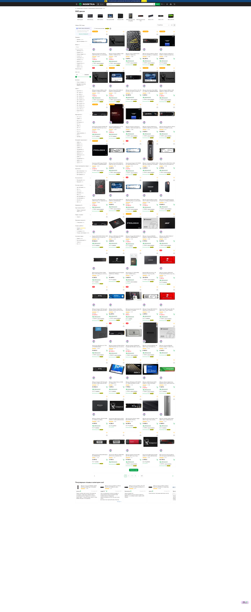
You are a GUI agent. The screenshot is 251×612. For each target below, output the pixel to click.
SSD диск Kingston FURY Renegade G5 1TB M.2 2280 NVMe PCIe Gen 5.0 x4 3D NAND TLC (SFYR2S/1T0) (99, 383)
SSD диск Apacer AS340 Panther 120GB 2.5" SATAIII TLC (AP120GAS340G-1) (133, 54)
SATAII (79, 142)
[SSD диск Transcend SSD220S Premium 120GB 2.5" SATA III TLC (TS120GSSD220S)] (167, 333)
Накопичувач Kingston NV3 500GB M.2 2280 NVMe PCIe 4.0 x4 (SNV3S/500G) (133, 164)
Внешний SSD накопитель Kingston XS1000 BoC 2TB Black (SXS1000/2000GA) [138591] (116, 273)
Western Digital (81, 54)
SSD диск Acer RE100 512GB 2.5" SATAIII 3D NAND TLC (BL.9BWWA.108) (166, 237)
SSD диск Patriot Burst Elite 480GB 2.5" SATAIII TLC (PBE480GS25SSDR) (150, 91)
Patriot (79, 61)
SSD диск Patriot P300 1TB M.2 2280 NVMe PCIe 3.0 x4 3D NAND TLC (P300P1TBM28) (167, 164)
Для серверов (81, 174)
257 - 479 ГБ (80, 101)
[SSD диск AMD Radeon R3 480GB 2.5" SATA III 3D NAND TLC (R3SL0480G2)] (117, 223)
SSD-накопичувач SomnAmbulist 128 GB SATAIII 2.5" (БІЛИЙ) (133, 310)
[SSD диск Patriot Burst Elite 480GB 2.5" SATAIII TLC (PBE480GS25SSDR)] (150, 77)
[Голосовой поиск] (153, 4)
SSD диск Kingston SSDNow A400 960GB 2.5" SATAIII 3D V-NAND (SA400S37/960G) (99, 91)
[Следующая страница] (173, 476)
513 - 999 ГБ (80, 105)
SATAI (79, 156)
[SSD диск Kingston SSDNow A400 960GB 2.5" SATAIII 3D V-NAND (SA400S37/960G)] (100, 77)
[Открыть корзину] (174, 4)
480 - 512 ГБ (81, 103)
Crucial (79, 56)
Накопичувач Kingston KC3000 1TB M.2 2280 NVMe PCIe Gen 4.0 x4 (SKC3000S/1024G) (99, 127)
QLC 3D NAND (81, 187)
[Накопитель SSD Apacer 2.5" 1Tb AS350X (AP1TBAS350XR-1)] (117, 114)
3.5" (78, 124)
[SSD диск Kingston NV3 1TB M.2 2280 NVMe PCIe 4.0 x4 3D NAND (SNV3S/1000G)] (100, 41)
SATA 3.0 (80, 153)
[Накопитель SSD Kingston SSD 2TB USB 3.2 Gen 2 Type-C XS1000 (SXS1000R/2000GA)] (167, 296)
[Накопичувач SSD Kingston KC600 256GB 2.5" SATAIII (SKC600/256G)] (117, 406)
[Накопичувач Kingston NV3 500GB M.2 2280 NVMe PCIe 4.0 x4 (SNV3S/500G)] (133, 150)
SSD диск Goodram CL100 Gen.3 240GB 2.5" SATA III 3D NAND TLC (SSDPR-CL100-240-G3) (133, 127)
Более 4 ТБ (80, 110)
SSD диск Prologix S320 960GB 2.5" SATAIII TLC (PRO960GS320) (133, 237)
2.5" (79, 116)
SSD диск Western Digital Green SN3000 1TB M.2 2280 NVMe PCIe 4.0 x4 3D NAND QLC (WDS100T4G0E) (166, 383)
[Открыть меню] (76, 4)
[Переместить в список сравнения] (107, 34)
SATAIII (79, 144)
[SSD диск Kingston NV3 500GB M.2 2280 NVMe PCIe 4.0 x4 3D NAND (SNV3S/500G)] (174, 487)
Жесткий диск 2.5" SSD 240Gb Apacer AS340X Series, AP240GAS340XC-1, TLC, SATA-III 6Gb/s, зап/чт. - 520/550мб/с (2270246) (133, 273)
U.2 (78, 129)
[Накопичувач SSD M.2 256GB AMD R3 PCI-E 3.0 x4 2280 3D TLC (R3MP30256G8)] (117, 442)
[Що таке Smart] (110, 28)
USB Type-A (80, 151)
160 (142, 475)
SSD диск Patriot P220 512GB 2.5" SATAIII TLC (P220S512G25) (116, 200)
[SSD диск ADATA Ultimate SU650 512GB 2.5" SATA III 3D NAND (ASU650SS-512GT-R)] (150, 369)
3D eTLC (79, 200)
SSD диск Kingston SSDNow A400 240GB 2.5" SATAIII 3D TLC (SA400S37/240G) (116, 54)
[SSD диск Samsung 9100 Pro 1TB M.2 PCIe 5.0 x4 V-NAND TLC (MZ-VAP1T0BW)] (167, 114)
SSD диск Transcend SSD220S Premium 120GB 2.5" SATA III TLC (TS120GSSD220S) (166, 346)
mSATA (79, 118)
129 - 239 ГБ (80, 98)
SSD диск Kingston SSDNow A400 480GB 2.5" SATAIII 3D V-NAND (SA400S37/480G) (166, 91)
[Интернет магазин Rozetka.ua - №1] (87, 4)
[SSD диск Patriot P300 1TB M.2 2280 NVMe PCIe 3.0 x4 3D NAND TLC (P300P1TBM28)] (167, 150)
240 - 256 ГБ (81, 99)
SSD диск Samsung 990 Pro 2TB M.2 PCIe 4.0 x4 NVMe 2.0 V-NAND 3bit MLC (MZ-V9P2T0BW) (150, 54)
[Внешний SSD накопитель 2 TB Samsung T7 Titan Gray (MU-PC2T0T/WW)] (150, 260)
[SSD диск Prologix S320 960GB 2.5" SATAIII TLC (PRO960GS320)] (133, 223)
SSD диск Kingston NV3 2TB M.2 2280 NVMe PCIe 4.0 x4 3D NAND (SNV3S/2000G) (133, 200)
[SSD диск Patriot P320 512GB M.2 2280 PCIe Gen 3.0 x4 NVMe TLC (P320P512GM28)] (117, 150)
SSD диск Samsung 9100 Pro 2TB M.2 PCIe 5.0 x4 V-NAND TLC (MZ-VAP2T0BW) (113, 487)
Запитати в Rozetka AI (83, 34)
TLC (79, 191)
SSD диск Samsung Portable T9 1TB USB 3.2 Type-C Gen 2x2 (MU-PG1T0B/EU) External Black (150, 419)
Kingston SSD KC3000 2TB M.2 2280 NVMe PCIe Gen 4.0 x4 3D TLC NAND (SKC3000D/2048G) (100, 237)
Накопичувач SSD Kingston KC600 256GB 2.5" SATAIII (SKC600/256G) (116, 419)
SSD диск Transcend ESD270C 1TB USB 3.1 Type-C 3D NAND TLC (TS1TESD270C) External (150, 346)
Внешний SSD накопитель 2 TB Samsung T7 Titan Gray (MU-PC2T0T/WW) (149, 273)
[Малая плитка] (174, 25)
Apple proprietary (81, 133)
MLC (79, 194)
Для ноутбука (81, 172)
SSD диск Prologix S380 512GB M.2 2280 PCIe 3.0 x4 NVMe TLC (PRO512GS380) (150, 310)
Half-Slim (79, 136)
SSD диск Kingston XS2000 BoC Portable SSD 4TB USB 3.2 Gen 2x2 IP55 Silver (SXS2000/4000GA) (133, 346)
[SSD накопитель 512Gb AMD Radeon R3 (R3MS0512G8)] (100, 442)
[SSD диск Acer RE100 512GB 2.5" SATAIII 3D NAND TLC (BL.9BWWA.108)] (167, 223)
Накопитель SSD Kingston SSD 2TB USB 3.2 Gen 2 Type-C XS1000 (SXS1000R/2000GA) (166, 310)
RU (162, 4)
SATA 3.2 (79, 145)
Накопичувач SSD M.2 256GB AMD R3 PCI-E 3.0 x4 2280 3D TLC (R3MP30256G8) (116, 455)
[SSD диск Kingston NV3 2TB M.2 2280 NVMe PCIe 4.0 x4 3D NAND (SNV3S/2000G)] (133, 187)
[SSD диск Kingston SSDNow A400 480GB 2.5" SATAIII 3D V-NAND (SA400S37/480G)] (167, 77)
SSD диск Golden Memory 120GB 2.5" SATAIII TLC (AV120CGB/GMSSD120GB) (116, 383)
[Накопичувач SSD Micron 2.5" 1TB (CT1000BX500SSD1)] (100, 333)
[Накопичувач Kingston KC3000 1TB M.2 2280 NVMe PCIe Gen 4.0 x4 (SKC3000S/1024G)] (100, 114)
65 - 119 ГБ (79, 94)
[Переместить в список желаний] (107, 32)
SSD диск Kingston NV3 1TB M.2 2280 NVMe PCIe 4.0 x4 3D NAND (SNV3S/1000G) (99, 54)
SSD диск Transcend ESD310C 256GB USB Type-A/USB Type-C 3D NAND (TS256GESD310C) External (150, 164)
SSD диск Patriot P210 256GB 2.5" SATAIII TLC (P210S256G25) (116, 91)
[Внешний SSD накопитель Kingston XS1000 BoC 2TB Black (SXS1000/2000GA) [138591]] (117, 260)
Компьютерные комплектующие (95, 8)
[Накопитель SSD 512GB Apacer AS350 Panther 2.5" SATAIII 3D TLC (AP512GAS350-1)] (100, 187)
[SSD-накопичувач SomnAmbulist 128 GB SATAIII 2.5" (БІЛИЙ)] (133, 296)
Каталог (102, 4)
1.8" (78, 127)
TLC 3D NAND (81, 198)
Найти (157, 4)
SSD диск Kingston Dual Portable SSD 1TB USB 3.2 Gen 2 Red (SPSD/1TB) (133, 455)
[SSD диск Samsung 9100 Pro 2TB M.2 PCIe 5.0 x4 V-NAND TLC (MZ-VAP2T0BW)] (102, 487)
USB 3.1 (79, 160)
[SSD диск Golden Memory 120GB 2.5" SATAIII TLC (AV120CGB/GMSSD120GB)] (117, 369)
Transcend (80, 57)
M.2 (79, 120)
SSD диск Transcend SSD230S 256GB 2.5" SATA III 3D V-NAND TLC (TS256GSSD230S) (150, 237)
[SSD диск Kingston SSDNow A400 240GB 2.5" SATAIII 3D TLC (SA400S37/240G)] (117, 41)
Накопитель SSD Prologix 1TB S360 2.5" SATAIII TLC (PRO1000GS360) (99, 164)
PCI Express (80, 122)
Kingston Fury (80, 63)
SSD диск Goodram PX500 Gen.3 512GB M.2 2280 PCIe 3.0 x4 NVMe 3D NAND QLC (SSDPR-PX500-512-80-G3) (150, 127)
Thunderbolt (80, 149)
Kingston (80, 52)
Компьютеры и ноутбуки (82, 8)
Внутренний (81, 180)
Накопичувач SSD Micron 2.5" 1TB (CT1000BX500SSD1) (99, 346)
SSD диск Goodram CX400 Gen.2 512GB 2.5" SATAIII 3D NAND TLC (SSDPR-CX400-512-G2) (166, 54)
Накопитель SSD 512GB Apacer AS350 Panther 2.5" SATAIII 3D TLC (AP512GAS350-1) (99, 200)
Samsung (80, 50)
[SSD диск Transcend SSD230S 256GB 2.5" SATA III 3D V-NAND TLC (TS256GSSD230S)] (150, 223)
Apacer (80, 66)
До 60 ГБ (80, 90)
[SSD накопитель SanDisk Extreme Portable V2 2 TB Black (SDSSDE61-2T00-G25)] (167, 187)
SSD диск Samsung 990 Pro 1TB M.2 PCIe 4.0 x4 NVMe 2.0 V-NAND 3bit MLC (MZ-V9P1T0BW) (160, 487)
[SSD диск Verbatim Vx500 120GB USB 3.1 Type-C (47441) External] (167, 406)
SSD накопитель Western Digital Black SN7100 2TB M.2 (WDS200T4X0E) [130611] (132, 419)
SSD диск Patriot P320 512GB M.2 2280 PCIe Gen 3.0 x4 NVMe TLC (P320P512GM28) (116, 164)
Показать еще (78, 68)
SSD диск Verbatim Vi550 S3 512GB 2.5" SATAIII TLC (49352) (99, 419)
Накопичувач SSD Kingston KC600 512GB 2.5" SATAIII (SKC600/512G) (150, 455)
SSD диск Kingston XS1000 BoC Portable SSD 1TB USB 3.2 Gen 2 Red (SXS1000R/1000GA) (167, 273)
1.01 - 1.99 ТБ (81, 107)
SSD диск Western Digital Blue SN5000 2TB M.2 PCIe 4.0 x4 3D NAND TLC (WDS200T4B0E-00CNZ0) (116, 310)
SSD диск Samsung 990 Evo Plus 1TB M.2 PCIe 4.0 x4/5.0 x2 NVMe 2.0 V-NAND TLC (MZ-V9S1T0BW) (133, 91)
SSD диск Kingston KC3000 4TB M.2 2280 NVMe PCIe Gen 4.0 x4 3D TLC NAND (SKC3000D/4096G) (116, 346)
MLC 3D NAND (81, 196)
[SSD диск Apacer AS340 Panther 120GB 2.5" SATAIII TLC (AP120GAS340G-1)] (133, 41)
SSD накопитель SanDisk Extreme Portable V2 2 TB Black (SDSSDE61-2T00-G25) (166, 200)
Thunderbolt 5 (80, 158)
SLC (78, 189)
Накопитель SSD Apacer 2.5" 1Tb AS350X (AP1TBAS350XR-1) (116, 127)
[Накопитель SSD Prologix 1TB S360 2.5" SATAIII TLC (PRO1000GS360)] (100, 150)
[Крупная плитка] (172, 25)
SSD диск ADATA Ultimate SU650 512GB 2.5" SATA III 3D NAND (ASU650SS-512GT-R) (149, 383)
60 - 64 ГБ (80, 92)
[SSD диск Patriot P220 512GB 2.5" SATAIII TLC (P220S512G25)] (117, 187)
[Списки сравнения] (170, 4)
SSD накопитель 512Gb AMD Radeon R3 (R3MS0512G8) (100, 455)
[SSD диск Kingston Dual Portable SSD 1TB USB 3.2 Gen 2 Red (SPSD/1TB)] (133, 442)
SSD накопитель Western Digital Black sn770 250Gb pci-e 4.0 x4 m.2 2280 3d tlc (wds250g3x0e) (99, 273)
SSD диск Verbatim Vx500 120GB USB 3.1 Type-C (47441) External (166, 419)
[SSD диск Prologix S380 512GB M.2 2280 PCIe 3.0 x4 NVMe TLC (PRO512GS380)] (150, 296)
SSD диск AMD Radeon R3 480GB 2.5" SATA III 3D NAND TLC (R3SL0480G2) (116, 237)
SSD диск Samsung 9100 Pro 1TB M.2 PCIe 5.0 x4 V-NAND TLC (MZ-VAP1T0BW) (167, 127)
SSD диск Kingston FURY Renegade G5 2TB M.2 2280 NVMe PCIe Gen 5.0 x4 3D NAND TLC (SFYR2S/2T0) (99, 310)
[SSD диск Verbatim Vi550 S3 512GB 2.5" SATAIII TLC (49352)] (100, 406)
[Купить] (107, 59)
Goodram (80, 59)
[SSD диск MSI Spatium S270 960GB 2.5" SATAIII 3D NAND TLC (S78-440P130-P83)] (133, 369)
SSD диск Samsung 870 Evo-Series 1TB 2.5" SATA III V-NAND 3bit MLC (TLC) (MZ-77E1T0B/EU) (150, 200)
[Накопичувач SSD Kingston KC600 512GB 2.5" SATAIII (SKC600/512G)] (150, 442)
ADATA (79, 65)
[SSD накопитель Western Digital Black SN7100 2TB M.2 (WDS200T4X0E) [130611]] (133, 406)
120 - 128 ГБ (80, 96)
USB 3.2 (79, 162)
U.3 (78, 131)
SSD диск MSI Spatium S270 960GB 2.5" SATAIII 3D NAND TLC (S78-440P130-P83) (133, 383)
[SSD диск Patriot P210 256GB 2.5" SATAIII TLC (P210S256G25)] (117, 77)
